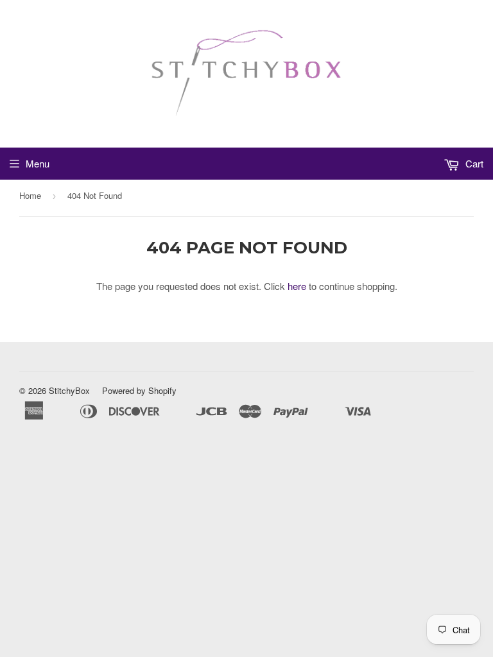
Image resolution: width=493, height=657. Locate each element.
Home (30, 195)
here (297, 286)
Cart (473, 163)
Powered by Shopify (139, 390)
